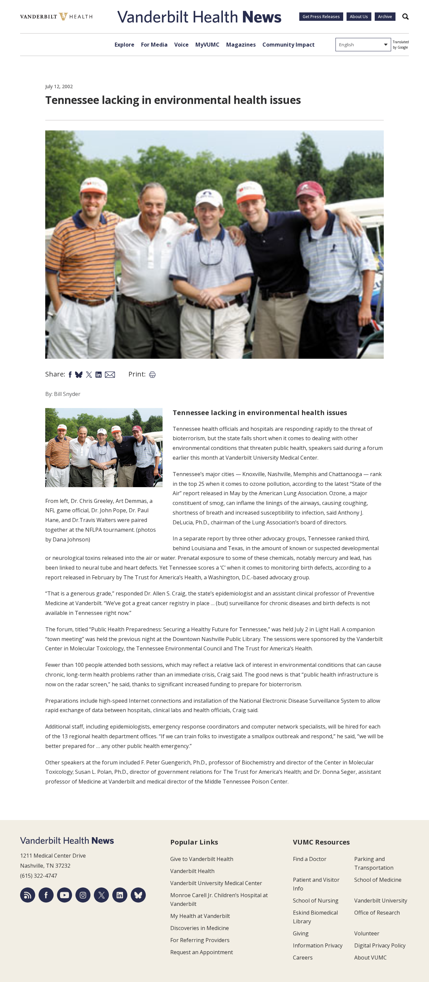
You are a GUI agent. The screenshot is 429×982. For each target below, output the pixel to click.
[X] (101, 895)
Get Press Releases (321, 16)
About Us (359, 16)
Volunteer (366, 933)
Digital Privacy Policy (380, 945)
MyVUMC (207, 44)
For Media (154, 44)
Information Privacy (318, 945)
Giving (301, 933)
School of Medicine (378, 879)
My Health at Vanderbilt (200, 916)
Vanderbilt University (380, 900)
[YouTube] (64, 895)
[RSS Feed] (27, 895)
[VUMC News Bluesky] (138, 895)
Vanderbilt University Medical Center (216, 883)
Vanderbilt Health (192, 871)
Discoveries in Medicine (199, 928)
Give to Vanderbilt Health (201, 859)
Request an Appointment (201, 952)
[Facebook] (46, 895)
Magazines (241, 44)
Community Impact (288, 44)
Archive (385, 16)
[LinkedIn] (119, 895)
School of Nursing (316, 900)
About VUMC (370, 957)
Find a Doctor (309, 859)
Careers (303, 957)
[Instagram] (82, 895)
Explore (124, 44)
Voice (181, 44)
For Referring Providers (200, 940)
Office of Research (377, 912)
